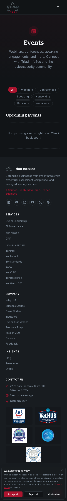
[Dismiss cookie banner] (61, 470)
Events (10, 368)
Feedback (12, 343)
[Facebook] (32, 202)
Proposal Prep (14, 327)
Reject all (33, 494)
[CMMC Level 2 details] (19, 435)
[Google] (48, 202)
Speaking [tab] (23, 96)
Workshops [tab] (43, 103)
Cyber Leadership (16, 220)
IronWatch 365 (14, 283)
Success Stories (15, 305)
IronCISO (11, 272)
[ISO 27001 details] (33, 454)
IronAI (9, 266)
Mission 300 (13, 332)
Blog (8, 357)
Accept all (13, 494)
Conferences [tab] (48, 89)
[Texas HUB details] (48, 416)
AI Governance (14, 226)
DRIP (8, 238)
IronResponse (14, 277)
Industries (11, 316)
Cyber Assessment (17, 322)
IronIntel (10, 250)
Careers (10, 338)
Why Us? (11, 300)
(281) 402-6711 (18, 401)
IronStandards (14, 261)
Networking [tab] (43, 96)
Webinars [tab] (27, 89)
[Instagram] (24, 202)
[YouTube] (17, 202)
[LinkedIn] (9, 202)
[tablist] (33, 96)
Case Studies (13, 311)
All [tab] (12, 89)
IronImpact (12, 256)
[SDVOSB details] (19, 416)
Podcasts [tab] (23, 103)
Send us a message (21, 395)
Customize (54, 494)
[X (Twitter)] (40, 202)
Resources (12, 363)
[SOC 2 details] (48, 435)
